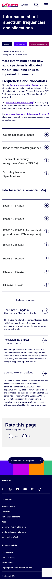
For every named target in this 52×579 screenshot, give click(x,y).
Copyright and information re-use (17, 567)
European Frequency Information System (26, 114)
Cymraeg (24, 5)
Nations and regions (11, 517)
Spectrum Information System (24, 85)
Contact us (7, 512)
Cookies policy (8, 557)
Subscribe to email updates (23, 460)
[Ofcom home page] (10, 4)
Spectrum (7, 44)
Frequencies (20, 44)
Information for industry (39, 44)
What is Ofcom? (9, 506)
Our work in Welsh (10, 537)
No (29, 436)
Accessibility (7, 552)
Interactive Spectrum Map (18, 102)
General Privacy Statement (14, 527)
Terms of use (8, 562)
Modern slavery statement (14, 532)
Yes (16, 436)
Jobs (4, 522)
